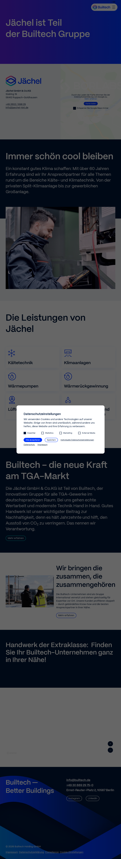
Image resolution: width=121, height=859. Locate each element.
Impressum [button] (43, 445)
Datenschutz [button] (29, 445)
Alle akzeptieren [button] (33, 440)
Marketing (67, 433)
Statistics (49, 433)
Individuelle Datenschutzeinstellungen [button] (77, 440)
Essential (31, 433)
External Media (88, 433)
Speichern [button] (51, 440)
